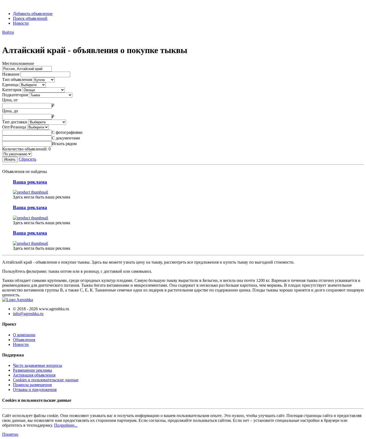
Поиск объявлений (30, 18)
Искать (10, 159)
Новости (21, 23)
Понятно (10, 434)
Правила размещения (32, 384)
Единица (10, 84)
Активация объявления (34, 375)
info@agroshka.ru (28, 313)
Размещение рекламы (32, 370)
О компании (24, 335)
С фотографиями (67, 132)
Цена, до (10, 111)
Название (11, 74)
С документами (66, 138)
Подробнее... (65, 425)
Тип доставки (14, 122)
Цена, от (10, 100)
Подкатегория (15, 95)
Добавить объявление (33, 13)
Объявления (24, 339)
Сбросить (27, 159)
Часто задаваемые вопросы (37, 365)
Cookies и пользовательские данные (46, 380)
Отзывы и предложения (35, 389)
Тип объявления (17, 79)
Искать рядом (64, 143)
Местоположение (18, 63)
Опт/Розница (14, 127)
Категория (11, 89)
